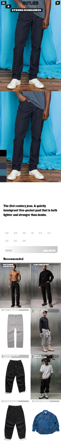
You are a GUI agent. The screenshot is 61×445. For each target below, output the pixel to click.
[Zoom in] (30, 45)
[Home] (30, 3)
